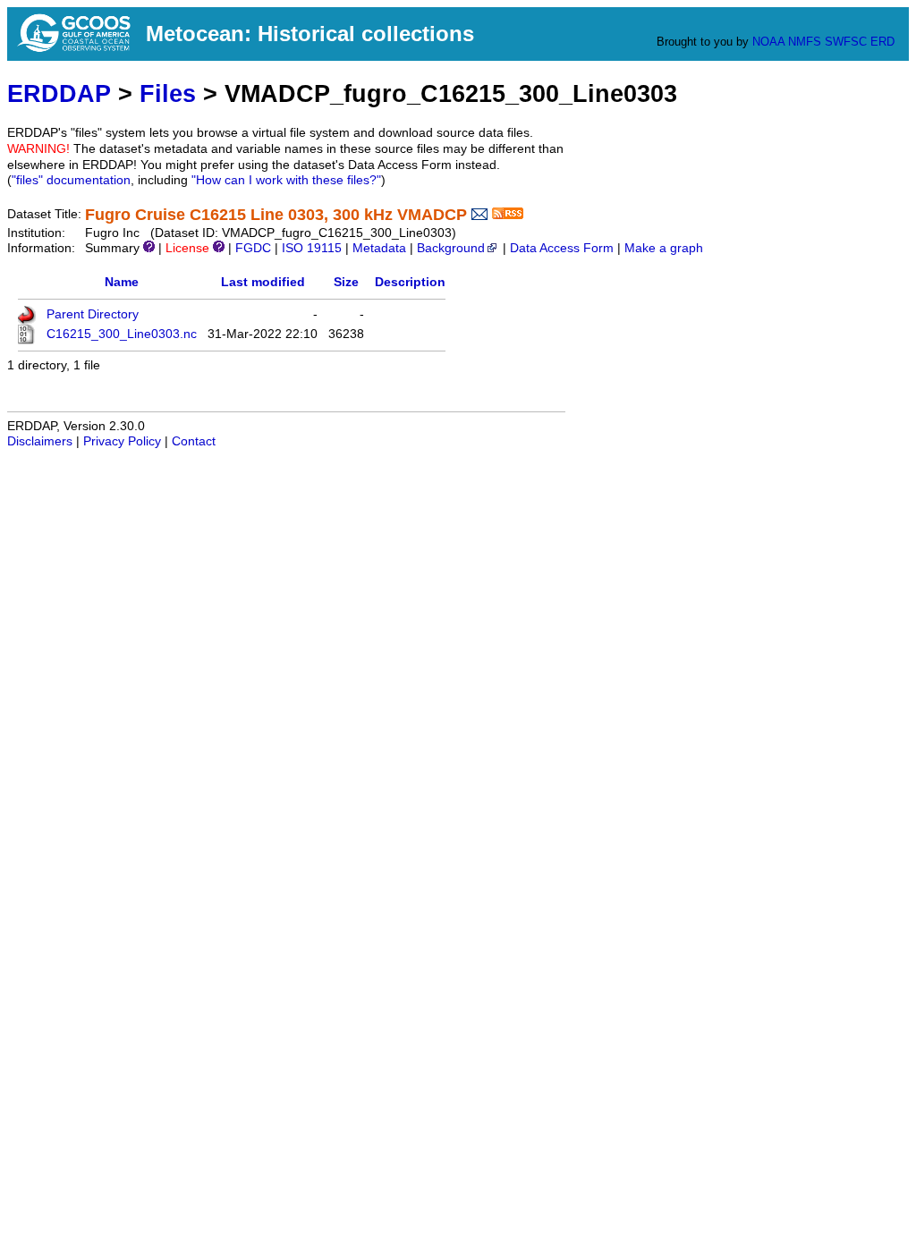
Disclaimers (39, 441)
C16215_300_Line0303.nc (122, 334)
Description (410, 282)
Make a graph (663, 248)
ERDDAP (59, 93)
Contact (194, 441)
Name (122, 282)
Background (451, 248)
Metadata (379, 248)
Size (346, 282)
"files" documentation (71, 180)
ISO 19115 (312, 248)
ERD (882, 41)
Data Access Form (562, 248)
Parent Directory (93, 314)
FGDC (253, 248)
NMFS (804, 41)
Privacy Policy (122, 441)
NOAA (768, 41)
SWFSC (846, 41)
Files (168, 93)
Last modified (263, 282)
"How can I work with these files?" (286, 180)
